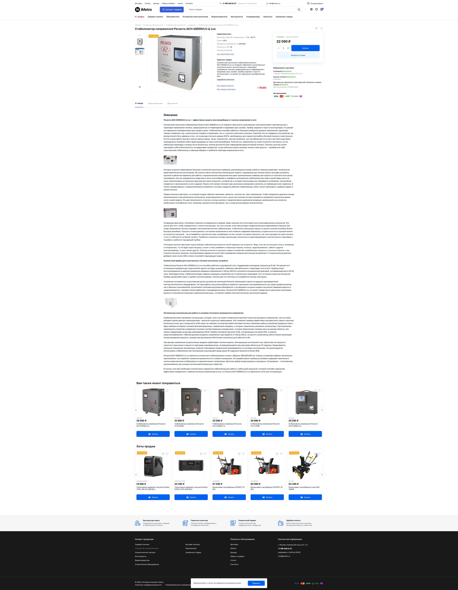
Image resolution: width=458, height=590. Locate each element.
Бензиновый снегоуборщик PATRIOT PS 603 (267, 488)
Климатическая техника (145, 552)
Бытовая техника (192, 544)
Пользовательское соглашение (178, 585)
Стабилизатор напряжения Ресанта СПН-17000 (265, 425)
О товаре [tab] (139, 103)
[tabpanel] (229, 241)
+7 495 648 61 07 (229, 3)
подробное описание (225, 79)
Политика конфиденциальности (148, 585)
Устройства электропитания (147, 548)
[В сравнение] (316, 29)
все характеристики (225, 54)
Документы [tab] (172, 103)
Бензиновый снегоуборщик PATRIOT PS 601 (229, 488)
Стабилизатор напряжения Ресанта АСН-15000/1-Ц (227, 425)
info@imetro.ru (274, 3)
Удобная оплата (293, 520)
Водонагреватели (142, 560)
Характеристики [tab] (155, 103)
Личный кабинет (317, 3)
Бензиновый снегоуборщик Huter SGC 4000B (304, 488)
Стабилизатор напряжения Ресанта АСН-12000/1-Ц (303, 425)
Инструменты (140, 556)
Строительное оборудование (147, 564)
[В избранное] (321, 29)
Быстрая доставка (151, 520)
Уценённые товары (193, 552)
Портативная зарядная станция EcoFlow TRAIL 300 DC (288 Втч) (152, 488)
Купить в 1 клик (298, 55)
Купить (305, 48)
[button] (140, 35)
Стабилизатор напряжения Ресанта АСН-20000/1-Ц (151, 425)
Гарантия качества (199, 520)
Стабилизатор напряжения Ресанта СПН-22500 (189, 425)
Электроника (190, 548)
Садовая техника (142, 544)
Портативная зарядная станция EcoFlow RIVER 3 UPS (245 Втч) (190, 488)
